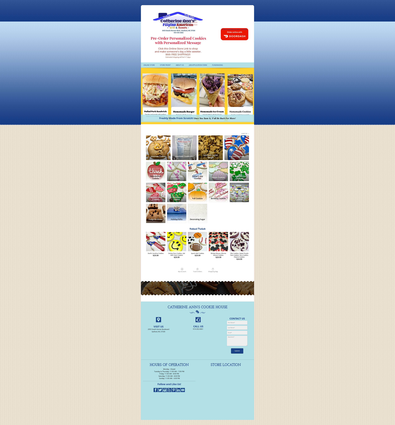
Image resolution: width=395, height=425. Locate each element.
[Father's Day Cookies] (197, 168)
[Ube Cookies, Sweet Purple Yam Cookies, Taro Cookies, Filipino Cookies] (239, 241)
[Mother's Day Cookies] (176, 168)
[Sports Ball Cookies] (197, 241)
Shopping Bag (213, 271)
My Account (182, 271)
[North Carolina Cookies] (155, 241)
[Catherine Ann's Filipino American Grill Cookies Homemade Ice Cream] (178, 22)
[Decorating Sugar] (197, 210)
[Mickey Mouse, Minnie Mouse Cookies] (218, 241)
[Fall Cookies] (197, 189)
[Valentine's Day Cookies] (155, 189)
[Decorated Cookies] (239, 189)
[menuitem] (149, 65)
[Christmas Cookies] (176, 189)
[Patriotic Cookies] (236, 144)
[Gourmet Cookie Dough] (210, 144)
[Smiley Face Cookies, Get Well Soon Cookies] (176, 241)
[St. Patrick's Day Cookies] (239, 168)
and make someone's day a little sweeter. (178, 51)
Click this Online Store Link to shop (178, 48)
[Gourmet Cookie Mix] (184, 144)
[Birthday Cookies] (218, 189)
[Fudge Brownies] (155, 210)
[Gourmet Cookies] (158, 144)
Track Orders (197, 271)
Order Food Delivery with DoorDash (234, 29)
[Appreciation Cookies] (155, 168)
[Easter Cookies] (218, 168)
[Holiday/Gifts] (176, 210)
